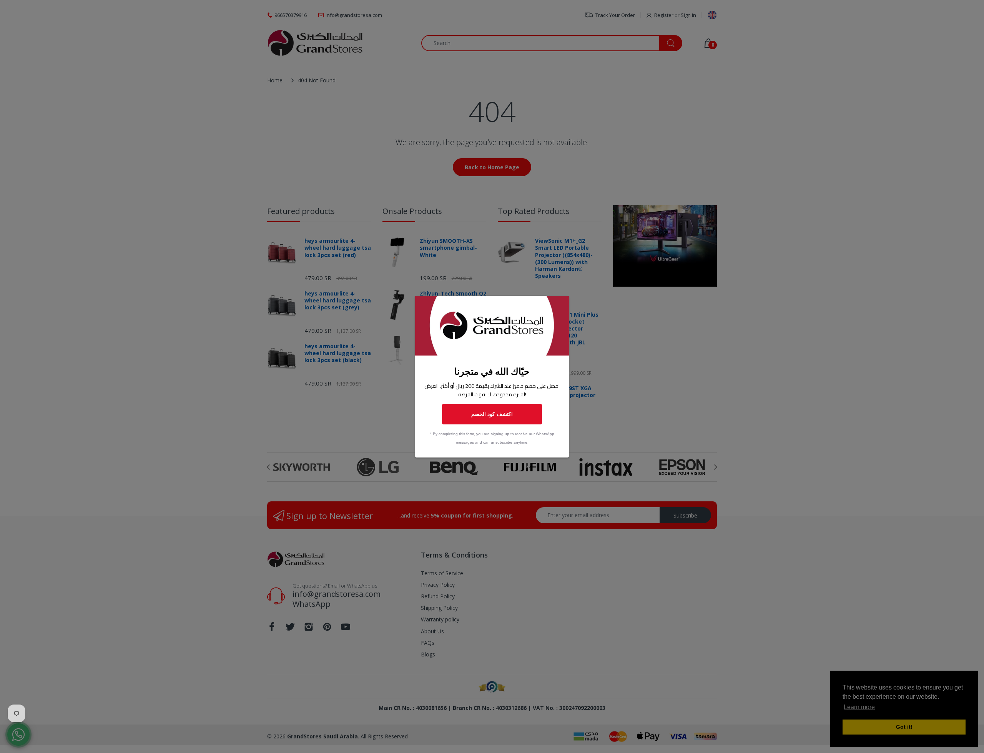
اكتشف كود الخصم (492, 413)
